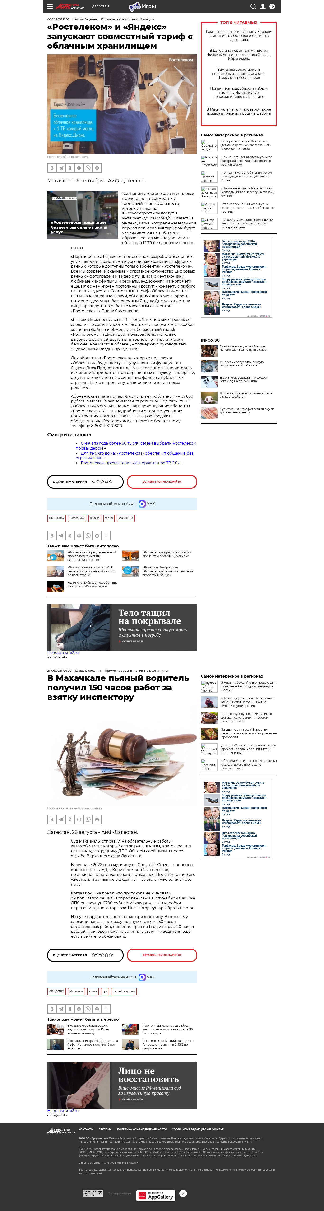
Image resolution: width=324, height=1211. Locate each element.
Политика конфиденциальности (142, 1129)
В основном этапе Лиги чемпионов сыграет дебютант (246, 395)
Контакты (86, 1129)
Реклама (105, 1129)
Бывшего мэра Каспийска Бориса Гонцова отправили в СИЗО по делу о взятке (168, 1044)
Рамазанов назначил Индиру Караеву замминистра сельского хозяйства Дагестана (239, 36)
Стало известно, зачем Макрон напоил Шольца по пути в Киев (243, 348)
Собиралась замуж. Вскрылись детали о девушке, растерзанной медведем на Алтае (245, 145)
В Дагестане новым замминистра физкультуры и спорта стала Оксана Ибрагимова (238, 55)
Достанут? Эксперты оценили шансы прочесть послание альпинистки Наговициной (248, 749)
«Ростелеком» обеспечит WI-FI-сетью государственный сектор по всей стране (91, 571)
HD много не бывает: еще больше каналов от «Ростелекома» (92, 584)
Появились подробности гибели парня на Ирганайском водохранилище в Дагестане (239, 93)
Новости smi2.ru (63, 652)
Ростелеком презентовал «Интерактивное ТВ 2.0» (130, 463)
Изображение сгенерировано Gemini (74, 808)
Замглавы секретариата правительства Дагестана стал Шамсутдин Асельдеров (239, 74)
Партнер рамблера (119, 1193)
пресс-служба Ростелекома (68, 156)
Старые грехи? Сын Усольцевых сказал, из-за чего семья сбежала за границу (247, 207)
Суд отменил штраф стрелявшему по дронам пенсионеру (247, 410)
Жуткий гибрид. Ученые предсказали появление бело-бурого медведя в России (249, 686)
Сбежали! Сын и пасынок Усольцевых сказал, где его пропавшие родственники (249, 764)
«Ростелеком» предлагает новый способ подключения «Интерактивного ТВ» (92, 556)
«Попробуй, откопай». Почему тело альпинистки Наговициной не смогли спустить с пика (247, 702)
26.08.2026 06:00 (59, 670)
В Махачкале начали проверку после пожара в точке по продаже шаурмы (239, 111)
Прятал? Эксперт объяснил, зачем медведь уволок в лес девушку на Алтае (246, 176)
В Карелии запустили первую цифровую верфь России (242, 363)
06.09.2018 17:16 (58, 19)
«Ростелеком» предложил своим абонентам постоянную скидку (167, 554)
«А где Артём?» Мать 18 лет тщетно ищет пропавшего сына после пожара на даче (247, 223)
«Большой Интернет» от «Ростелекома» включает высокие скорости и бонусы (168, 571)
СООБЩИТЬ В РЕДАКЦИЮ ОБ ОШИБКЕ (198, 1129)
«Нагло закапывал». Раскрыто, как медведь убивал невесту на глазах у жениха (247, 192)
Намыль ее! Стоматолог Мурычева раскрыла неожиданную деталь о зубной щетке (246, 160)
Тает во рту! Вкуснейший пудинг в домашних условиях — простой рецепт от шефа (246, 717)
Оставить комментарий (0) (162, 481)
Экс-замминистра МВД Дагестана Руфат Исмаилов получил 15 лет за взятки (93, 1044)
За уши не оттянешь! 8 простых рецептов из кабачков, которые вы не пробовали (249, 733)
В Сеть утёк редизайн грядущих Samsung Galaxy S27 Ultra (243, 379)
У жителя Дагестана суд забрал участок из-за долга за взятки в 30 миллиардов (168, 1029)
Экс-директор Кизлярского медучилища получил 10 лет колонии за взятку (88, 1029)
